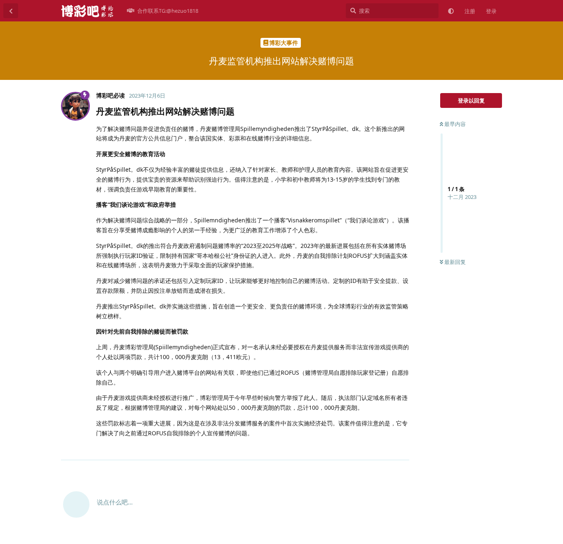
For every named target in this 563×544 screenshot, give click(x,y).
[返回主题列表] (10, 10)
